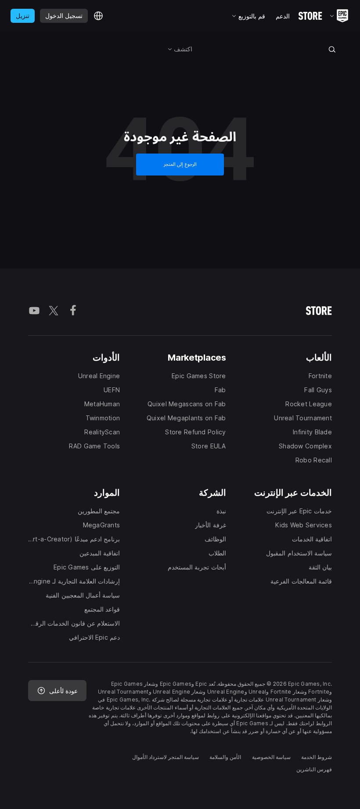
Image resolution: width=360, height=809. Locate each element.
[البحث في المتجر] (332, 49)
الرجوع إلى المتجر (180, 164)
